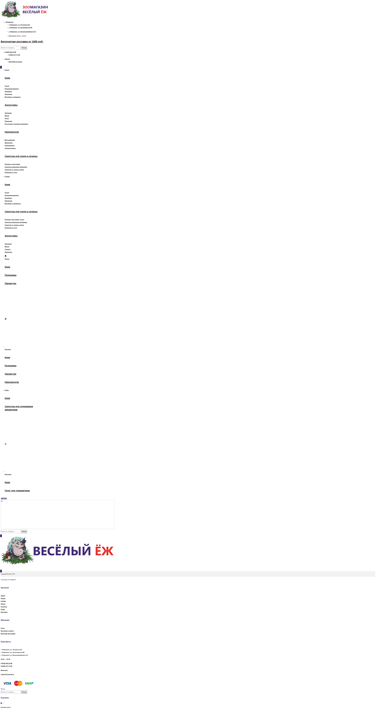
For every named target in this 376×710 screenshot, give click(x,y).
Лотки (7, 118)
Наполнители (12, 132)
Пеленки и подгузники (12, 164)
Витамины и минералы (13, 97)
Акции (3, 595)
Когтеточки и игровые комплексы (16, 124)
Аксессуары (11, 105)
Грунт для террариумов (17, 490)
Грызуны (4, 606)
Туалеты (8, 249)
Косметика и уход (11, 172)
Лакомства (8, 94)
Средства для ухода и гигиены (21, 156)
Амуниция (8, 113)
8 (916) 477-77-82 (6, 666)
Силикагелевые (10, 148)
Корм (7, 78)
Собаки (3, 601)
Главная (3, 574)
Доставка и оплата (7, 631)
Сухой (7, 86)
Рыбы (3, 609)
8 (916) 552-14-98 (6, 663)
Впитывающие (10, 140)
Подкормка (10, 275)
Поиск (24, 47)
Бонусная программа (8, 633)
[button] (4, 498)
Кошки (3, 598)
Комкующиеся (9, 145)
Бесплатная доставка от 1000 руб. (22, 41)
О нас (3, 628)
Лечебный (8, 91)
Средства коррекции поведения (16, 167)
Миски (7, 115)
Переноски (8, 121)
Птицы (3, 604)
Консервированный (12, 89)
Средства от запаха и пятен (14, 169)
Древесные (9, 143)
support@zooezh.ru (7, 674)
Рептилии (4, 612)
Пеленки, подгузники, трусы (14, 219)
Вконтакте (4, 670)
